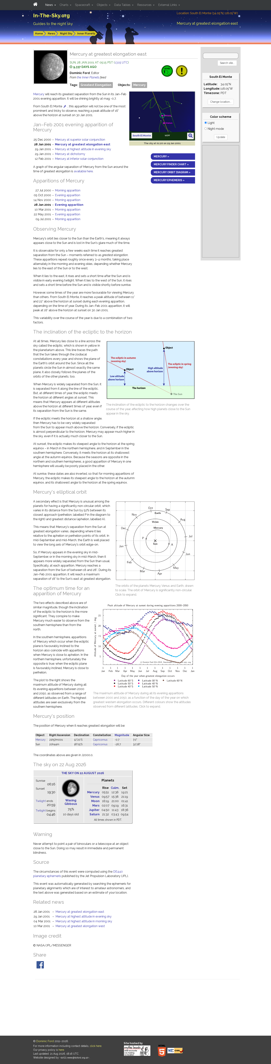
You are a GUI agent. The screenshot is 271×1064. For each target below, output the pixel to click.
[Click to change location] (65, 106)
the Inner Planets (88, 77)
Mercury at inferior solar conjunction (79, 158)
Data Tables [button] (122, 5)
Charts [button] (64, 5)
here (61, 1049)
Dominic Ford (45, 1041)
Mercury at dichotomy (70, 154)
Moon (95, 801)
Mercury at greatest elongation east (82, 144)
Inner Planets (86, 33)
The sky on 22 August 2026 (82, 773)
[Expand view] (190, 135)
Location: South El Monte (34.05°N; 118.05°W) (207, 13)
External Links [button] (168, 5)
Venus (95, 796)
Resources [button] (144, 5)
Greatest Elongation (96, 85)
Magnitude (122, 735)
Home (39, 33)
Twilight (41, 801)
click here (95, 1045)
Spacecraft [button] (83, 5)
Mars (96, 805)
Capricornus (100, 739)
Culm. (115, 788)
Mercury (139, 85)
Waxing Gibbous (71, 802)
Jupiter (94, 810)
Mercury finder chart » (171, 164)
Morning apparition (67, 190)
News (51, 33)
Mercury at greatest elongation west (80, 926)
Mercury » (161, 156)
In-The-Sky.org (51, 16)
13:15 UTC (121, 62)
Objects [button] (102, 5)
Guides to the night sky (53, 24)
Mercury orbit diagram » (172, 172)
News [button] (49, 5)
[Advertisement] (220, 201)
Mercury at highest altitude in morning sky (83, 921)
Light (211, 123)
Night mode (215, 128)
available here (83, 171)
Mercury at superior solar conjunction (80, 139)
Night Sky (66, 33)
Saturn (95, 814)
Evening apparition (67, 195)
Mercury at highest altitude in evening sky (83, 149)
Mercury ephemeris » (169, 180)
